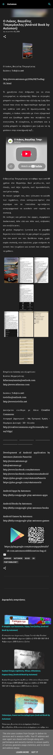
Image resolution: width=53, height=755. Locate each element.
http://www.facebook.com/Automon (21, 469)
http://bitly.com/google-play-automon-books (26, 508)
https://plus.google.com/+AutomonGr (22, 482)
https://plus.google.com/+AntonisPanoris (24, 478)
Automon (11, 4)
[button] (4, 37)
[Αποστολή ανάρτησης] (4, 555)
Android (7, 558)
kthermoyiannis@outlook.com (19, 380)
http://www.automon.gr (15, 461)
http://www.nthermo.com (16, 384)
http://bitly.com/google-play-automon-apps (25, 495)
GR (33, 558)
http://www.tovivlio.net (15, 401)
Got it (34, 752)
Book (27, 558)
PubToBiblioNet (11, 562)
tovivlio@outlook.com (14, 397)
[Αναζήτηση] (49, 4)
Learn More (22, 752)
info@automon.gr (12, 465)
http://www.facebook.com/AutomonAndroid (25, 474)
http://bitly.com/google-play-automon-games (26, 520)
